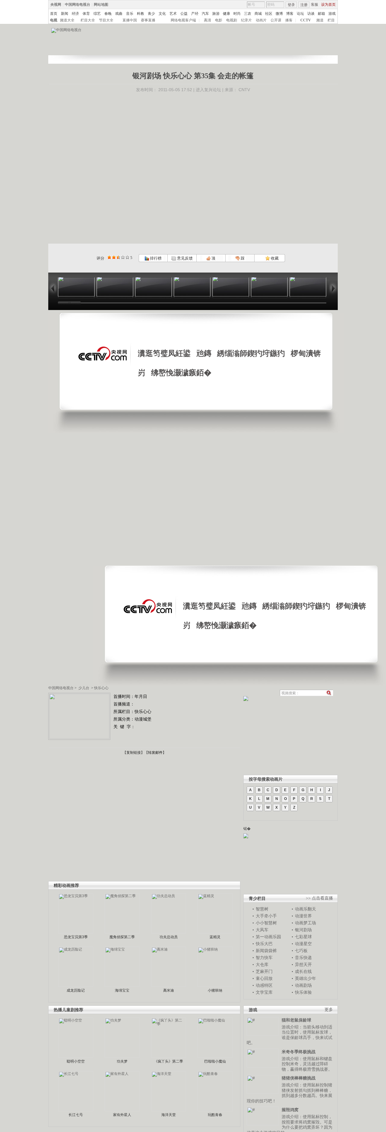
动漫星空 (303, 943)
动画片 (261, 20)
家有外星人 (122, 1115)
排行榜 (155, 258)
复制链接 (133, 752)
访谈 (311, 13)
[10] (127, 257)
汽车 (205, 13)
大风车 (262, 929)
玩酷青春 (215, 1115)
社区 (268, 13)
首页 (53, 13)
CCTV (305, 20)
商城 (258, 13)
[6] (118, 257)
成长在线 (303, 971)
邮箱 (321, 13)
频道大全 (67, 20)
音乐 (129, 13)
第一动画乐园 (268, 936)
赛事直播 (148, 20)
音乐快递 (303, 957)
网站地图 (101, 4)
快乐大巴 (264, 943)
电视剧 (231, 20)
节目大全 (106, 20)
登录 (291, 5)
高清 (207, 20)
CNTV (244, 89)
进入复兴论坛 (208, 89)
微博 (279, 13)
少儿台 (83, 688)
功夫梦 (122, 1061)
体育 (86, 13)
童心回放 (264, 978)
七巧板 (301, 950)
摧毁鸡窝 (290, 1109)
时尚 (237, 13)
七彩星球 (303, 936)
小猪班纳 (215, 990)
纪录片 (246, 20)
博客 (289, 13)
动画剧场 (303, 985)
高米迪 (168, 990)
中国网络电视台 (77, 4)
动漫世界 (303, 915)
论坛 (300, 13)
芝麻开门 (264, 971)
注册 (304, 5)
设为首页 (328, 4)
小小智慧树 (266, 922)
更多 (328, 1009)
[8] (123, 257)
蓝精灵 (215, 937)
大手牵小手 (266, 915)
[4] (114, 257)
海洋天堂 (168, 1115)
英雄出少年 (305, 978)
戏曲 (118, 13)
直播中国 (129, 20)
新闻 (64, 13)
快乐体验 (303, 992)
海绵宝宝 (122, 990)
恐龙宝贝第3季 (76, 937)
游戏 (332, 13)
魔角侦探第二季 (122, 937)
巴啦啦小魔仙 (215, 1061)
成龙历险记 (76, 990)
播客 (289, 20)
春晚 (108, 13)
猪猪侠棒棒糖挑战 (298, 1078)
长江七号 (75, 1115)
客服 (314, 4)
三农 (247, 13)
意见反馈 (184, 258)
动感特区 (264, 985)
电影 (218, 20)
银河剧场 (303, 929)
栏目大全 (88, 20)
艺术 (173, 13)
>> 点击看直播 (319, 898)
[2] (109, 257)
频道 (320, 20)
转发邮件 (155, 752)
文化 (162, 13)
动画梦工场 (305, 922)
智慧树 (262, 909)
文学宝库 (264, 992)
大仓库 (262, 964)
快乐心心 (101, 688)
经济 (75, 13)
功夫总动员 (169, 937)
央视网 (55, 4)
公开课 (276, 20)
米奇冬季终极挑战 (298, 1051)
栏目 (331, 20)
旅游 (216, 13)
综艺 (97, 13)
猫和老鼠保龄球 (296, 1020)
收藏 (274, 258)
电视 (53, 20)
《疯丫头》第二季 (168, 1061)
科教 (140, 13)
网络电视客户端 (183, 20)
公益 (184, 13)
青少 (151, 13)
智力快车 (264, 957)
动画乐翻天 (305, 909)
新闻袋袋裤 (266, 950)
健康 (226, 13)
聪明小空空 (76, 1061)
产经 (194, 13)
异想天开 (303, 964)
